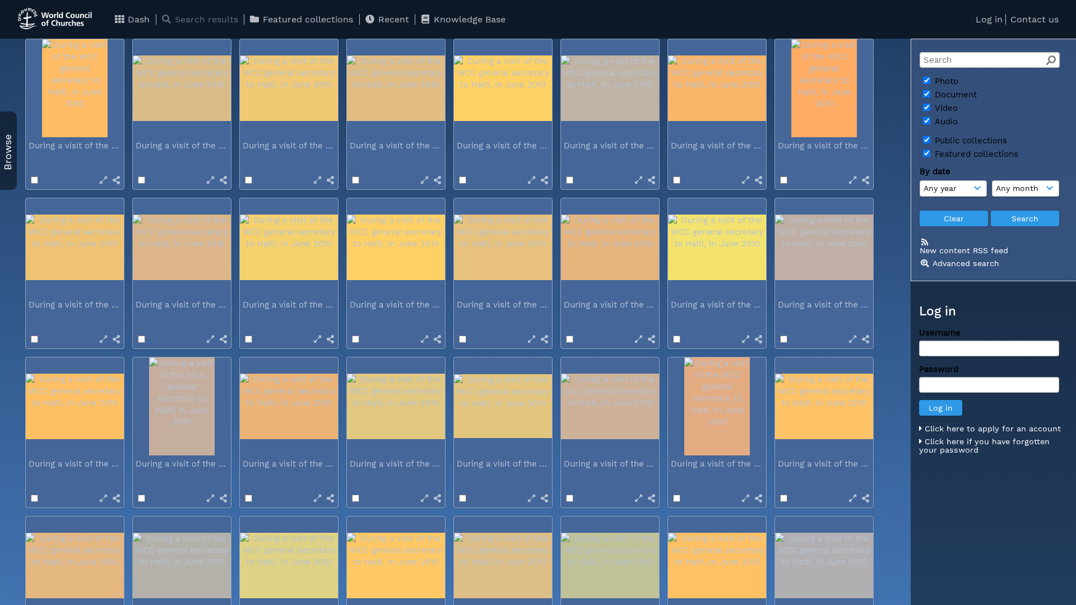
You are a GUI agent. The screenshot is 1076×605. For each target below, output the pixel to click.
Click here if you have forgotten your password (984, 446)
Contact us (1034, 19)
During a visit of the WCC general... (101, 146)
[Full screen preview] (103, 180)
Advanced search (966, 263)
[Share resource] (116, 180)
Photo (945, 81)
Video (945, 108)
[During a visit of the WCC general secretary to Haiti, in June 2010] (75, 88)
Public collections (969, 141)
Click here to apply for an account (991, 428)
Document (954, 95)
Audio (945, 122)
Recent (392, 19)
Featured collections (306, 19)
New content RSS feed (964, 250)
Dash (137, 19)
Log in (989, 19)
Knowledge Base (468, 19)
